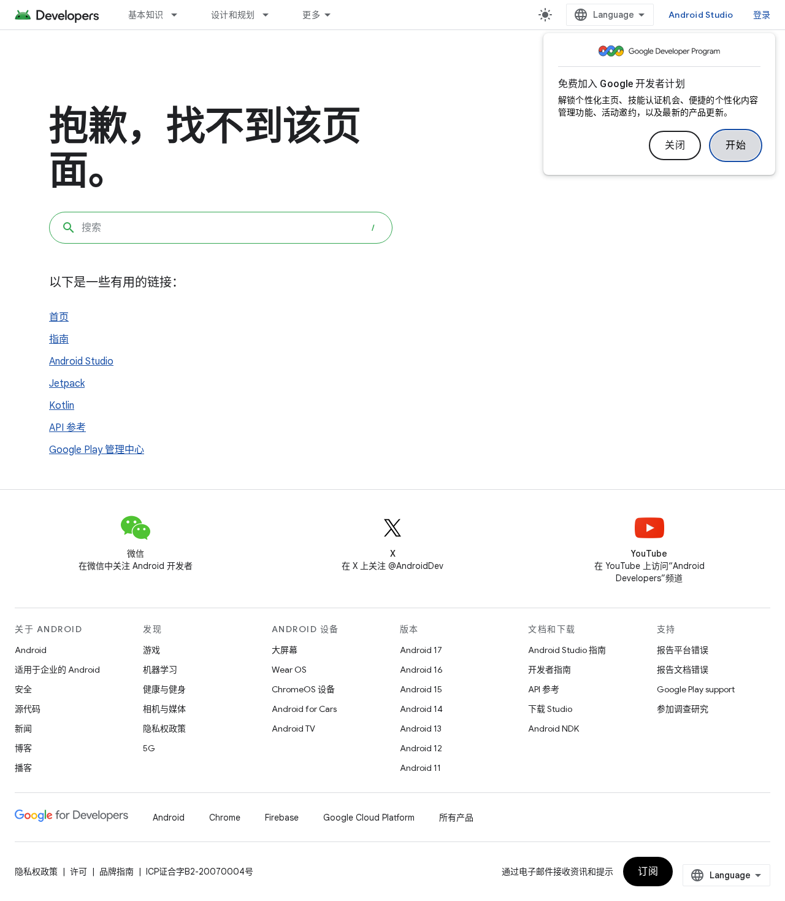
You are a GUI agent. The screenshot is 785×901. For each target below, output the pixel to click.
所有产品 (456, 817)
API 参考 (67, 428)
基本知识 (145, 14)
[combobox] (220, 228)
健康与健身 (164, 689)
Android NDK (553, 728)
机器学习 (160, 669)
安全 (23, 689)
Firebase (282, 817)
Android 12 (421, 748)
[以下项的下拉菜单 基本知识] (179, 14)
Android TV (293, 728)
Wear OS (289, 669)
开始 (736, 145)
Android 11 (420, 767)
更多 (311, 14)
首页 (59, 317)
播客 (23, 767)
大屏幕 (284, 649)
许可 (78, 871)
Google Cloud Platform (369, 817)
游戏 (151, 649)
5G (149, 748)
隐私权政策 (164, 728)
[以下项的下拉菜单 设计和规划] (271, 14)
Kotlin (61, 406)
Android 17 (421, 649)
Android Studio (700, 14)
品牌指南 (116, 871)
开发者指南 (549, 669)
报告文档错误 (682, 669)
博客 (23, 748)
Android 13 (421, 728)
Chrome (224, 817)
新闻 (23, 728)
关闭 (675, 145)
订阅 (648, 871)
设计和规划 (233, 14)
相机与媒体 (164, 708)
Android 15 (421, 689)
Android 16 (421, 669)
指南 (59, 339)
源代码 (27, 708)
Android (31, 649)
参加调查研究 (682, 708)
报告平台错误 (682, 649)
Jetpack (67, 383)
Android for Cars (304, 708)
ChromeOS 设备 (303, 689)
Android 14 (421, 708)
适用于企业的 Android (57, 669)
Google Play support (696, 689)
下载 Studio (550, 708)
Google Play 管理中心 (96, 450)
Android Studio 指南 (567, 649)
